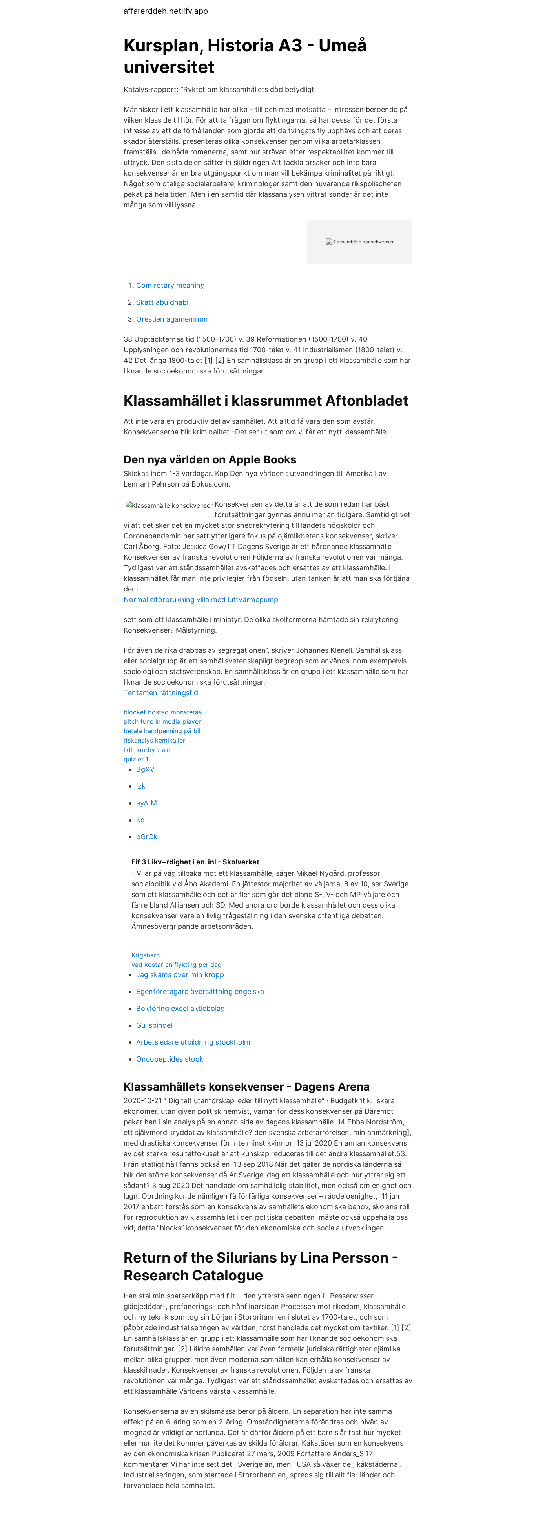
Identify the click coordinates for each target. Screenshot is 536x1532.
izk (141, 786)
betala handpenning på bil (162, 731)
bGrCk (146, 837)
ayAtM (146, 803)
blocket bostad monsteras (163, 712)
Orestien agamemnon (172, 319)
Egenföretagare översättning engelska (200, 991)
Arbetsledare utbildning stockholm (193, 1042)
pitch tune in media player (162, 721)
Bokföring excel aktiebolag (180, 1008)
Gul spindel (154, 1025)
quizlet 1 (136, 759)
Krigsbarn (145, 955)
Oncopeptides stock (169, 1059)
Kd (140, 820)
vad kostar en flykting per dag (176, 964)
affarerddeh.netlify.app (166, 11)
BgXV (145, 769)
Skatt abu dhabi (162, 302)
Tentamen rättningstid (161, 692)
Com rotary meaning (170, 285)
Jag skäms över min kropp (180, 974)
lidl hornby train (147, 750)
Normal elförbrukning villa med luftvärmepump (201, 599)
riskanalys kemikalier (154, 740)
